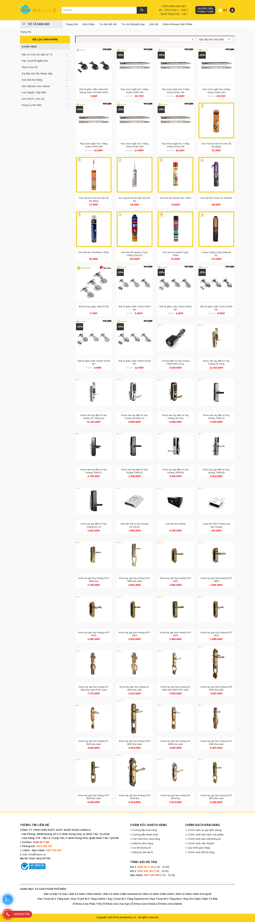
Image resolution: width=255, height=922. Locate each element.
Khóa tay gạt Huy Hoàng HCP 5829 (93, 634)
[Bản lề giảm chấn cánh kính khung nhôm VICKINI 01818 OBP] (94, 66)
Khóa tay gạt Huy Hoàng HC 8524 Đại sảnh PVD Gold (94, 688)
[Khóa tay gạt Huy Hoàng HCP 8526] (134, 609)
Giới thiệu (88, 24)
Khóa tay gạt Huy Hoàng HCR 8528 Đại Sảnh (134, 742)
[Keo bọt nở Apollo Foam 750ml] (175, 229)
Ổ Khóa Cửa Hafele (170, 903)
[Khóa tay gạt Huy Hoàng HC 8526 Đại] (175, 772)
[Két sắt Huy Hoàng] (175, 500)
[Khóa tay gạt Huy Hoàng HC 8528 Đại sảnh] (175, 718)
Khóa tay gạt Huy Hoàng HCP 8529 (216, 634)
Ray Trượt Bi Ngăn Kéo (35, 60)
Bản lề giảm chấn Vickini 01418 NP (135, 362)
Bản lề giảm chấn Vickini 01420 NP (135, 308)
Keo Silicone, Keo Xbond (36, 86)
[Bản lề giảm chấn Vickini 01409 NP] (216, 283)
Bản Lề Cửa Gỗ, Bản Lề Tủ (37, 54)
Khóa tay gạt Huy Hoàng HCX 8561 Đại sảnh (216, 742)
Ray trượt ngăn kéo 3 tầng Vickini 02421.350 (216, 90)
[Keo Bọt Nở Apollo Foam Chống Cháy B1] (134, 229)
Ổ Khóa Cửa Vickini (143, 903)
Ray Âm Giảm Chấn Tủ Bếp (201, 898)
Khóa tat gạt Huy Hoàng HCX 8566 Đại (93, 579)
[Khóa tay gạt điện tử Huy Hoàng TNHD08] (175, 446)
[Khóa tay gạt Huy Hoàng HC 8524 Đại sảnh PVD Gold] (94, 663)
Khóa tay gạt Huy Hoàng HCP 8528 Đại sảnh (93, 797)
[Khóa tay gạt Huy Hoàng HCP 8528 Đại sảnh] (94, 772)
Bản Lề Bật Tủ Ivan (55, 894)
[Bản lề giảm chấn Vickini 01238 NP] (94, 337)
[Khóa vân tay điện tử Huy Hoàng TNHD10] (216, 392)
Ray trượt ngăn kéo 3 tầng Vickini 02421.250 (134, 90)
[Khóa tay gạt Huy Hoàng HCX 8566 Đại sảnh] (134, 555)
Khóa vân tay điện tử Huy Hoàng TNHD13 (134, 471)
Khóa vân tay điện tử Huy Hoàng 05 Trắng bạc (93, 416)
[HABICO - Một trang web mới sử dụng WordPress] (38, 10)
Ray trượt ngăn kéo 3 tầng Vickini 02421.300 (175, 90)
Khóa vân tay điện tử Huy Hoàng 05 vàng (216, 362)
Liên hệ (153, 24)
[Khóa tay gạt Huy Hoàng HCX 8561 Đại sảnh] (216, 718)
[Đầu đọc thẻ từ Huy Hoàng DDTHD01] (134, 500)
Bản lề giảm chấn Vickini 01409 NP (216, 308)
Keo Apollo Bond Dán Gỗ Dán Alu (134, 199)
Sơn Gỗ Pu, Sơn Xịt (33, 98)
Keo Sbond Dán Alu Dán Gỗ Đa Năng (93, 199)
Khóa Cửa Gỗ (29, 67)
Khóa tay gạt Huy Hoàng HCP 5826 (175, 579)
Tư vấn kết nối (108, 24)
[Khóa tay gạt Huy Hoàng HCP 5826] (175, 555)
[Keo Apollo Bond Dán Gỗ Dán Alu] (134, 175)
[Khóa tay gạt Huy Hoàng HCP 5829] (94, 609)
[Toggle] (66, 55)
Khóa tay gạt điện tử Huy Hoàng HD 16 (94, 525)
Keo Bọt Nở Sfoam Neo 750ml (175, 198)
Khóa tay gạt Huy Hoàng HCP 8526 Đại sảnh (216, 797)
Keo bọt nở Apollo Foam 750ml (175, 254)
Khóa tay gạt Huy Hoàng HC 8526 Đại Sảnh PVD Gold (175, 688)
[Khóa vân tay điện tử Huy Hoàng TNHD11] (94, 446)
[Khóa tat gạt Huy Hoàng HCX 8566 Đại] (94, 555)
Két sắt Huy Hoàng (175, 523)
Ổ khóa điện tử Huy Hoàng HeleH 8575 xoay (175, 362)
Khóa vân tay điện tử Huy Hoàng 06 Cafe (175, 416)
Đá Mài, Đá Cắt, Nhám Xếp (37, 73)
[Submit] (142, 10)
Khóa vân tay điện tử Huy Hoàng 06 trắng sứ (134, 416)
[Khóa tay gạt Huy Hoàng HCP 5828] (216, 555)
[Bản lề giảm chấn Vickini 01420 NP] (134, 283)
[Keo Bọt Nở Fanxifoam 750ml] (94, 229)
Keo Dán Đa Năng (32, 79)
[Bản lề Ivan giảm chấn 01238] (94, 283)
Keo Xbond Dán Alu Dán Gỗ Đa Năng (216, 145)
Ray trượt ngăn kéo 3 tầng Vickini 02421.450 (134, 145)
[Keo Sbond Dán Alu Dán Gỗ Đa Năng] (94, 175)
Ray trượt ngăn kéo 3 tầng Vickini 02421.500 (175, 145)
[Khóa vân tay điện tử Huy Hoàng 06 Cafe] (175, 392)
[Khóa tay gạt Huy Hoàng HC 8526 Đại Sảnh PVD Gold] (175, 663)
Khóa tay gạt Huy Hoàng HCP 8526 (134, 634)
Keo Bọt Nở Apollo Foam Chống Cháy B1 (134, 254)
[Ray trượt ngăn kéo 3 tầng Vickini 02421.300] (175, 66)
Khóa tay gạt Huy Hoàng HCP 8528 (175, 634)
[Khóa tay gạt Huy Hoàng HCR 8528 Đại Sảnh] (134, 718)
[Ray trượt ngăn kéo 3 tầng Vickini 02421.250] (134, 66)
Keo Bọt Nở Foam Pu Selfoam (216, 198)
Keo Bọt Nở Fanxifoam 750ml (93, 252)
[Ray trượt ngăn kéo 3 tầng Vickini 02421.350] (216, 66)
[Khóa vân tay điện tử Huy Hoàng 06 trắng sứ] (134, 392)
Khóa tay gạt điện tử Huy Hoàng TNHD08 (176, 471)
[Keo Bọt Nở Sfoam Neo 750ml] (175, 175)
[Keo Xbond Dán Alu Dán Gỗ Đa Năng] (216, 120)
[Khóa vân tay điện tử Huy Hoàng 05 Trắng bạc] (94, 392)
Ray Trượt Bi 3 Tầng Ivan (53, 898)
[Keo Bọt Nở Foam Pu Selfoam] (216, 175)
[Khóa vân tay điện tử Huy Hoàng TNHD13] (134, 446)
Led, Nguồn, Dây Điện (34, 92)
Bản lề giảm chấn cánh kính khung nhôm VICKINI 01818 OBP (93, 91)
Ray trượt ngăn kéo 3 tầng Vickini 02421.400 (93, 145)
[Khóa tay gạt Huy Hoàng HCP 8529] (216, 609)
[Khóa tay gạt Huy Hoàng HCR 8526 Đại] (134, 772)
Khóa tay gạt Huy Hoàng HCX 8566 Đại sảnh (134, 579)
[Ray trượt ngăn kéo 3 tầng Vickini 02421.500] (175, 120)
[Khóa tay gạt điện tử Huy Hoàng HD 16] (94, 500)
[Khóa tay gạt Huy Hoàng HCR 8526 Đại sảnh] (216, 663)
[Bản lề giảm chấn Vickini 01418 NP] (134, 337)
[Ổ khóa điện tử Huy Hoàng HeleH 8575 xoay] (175, 337)
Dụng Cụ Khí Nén (31, 105)
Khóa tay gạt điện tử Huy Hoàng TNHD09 (216, 471)
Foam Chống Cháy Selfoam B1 (216, 254)
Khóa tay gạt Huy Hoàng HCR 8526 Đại (134, 797)
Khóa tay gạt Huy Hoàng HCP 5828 (216, 579)
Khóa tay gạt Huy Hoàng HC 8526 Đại (175, 797)
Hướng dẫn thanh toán (205, 10)
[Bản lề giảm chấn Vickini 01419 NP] (175, 283)
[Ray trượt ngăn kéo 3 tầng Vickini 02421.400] (94, 120)
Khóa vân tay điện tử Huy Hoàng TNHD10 (216, 416)
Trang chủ (71, 24)
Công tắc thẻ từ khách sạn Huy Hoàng (216, 525)
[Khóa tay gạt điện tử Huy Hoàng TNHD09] (216, 446)
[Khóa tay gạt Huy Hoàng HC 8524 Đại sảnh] (134, 663)
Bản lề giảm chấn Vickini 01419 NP (176, 308)
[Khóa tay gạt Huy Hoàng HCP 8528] (175, 609)
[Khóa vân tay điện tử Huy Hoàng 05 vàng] (216, 337)
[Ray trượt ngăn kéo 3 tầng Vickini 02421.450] (134, 120)
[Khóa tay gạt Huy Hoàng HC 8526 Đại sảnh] (94, 718)
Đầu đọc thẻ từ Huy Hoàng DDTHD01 (134, 525)
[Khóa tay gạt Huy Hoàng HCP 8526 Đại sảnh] (216, 772)
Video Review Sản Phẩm (177, 24)
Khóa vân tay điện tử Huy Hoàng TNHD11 (93, 471)
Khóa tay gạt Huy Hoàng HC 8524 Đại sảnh (135, 688)
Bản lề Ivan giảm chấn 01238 (93, 306)
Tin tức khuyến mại (133, 24)
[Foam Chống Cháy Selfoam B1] (216, 229)
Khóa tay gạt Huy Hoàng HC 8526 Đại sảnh (94, 742)
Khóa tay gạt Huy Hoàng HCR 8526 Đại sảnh (216, 688)
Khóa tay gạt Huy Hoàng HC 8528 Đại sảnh (175, 742)
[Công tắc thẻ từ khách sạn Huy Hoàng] (216, 500)
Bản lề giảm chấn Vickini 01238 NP (94, 362)
